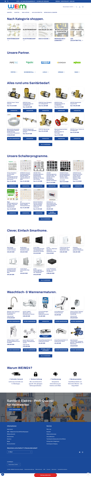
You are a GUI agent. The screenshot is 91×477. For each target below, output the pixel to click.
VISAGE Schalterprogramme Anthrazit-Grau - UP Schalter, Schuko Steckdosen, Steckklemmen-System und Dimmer (52, 176)
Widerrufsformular (51, 434)
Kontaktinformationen (62, 469)
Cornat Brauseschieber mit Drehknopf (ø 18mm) (61, 340)
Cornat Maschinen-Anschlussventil (59, 312)
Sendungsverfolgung (52, 443)
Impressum (10, 429)
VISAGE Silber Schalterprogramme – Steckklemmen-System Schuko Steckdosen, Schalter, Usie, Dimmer (38, 176)
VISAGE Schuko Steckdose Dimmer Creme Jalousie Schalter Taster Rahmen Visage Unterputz (77, 176)
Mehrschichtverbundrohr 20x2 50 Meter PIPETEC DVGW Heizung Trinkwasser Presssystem (13, 131)
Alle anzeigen (45, 144)
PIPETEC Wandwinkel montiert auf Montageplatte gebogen (29, 130)
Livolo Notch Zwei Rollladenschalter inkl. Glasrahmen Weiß (11, 270)
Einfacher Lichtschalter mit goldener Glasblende (78, 248)
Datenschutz (10, 436)
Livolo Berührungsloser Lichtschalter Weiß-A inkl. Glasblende (38, 270)
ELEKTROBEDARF (29, 38)
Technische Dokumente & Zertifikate (56, 439)
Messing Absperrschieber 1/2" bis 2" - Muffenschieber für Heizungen (60, 131)
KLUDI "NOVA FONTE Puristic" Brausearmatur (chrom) (29, 341)
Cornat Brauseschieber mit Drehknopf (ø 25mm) (45, 340)
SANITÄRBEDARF (13, 38)
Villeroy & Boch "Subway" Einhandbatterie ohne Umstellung (76, 313)
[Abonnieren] (30, 452)
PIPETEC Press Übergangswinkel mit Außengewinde (28, 104)
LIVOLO (45, 72)
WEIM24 (12, 469)
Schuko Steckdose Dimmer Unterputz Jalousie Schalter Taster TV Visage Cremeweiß (38, 204)
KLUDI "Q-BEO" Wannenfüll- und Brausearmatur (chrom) (28, 313)
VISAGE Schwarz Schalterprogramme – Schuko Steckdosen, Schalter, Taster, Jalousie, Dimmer (65, 175)
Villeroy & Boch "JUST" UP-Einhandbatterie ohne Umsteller (13, 341)
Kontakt (49, 431)
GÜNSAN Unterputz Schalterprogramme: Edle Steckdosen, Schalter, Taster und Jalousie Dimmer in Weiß (25, 176)
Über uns (49, 429)
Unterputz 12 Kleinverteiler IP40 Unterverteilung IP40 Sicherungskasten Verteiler (52, 204)
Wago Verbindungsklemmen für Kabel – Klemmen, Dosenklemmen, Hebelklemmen (12, 204)
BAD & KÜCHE (44, 38)
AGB (44, 469)
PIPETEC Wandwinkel (44, 129)
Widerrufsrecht (11, 434)
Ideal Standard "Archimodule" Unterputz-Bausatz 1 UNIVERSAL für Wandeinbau (76, 342)
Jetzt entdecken (14, 409)
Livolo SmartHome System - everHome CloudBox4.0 (51, 270)
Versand (48, 469)
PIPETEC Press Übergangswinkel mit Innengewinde (59, 104)
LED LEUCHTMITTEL (75, 39)
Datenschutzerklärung (29, 469)
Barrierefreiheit (11, 443)
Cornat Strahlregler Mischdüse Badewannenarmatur (44, 313)
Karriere (9, 439)
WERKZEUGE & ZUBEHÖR (59, 39)
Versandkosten (50, 436)
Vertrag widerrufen (45, 475)
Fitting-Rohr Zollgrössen (53, 441)
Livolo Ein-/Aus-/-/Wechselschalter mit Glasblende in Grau (52, 249)
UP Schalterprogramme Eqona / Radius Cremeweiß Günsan (25, 203)
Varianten (13, 110)
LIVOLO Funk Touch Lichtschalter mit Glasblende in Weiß (65, 248)
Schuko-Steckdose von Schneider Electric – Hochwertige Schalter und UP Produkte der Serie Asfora (12, 176)
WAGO (76, 72)
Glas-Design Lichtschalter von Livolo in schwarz (11, 248)
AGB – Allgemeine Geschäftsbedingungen (17, 431)
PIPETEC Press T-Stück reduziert (13, 103)
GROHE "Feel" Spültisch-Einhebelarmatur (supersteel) (13, 313)
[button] (10, 12)
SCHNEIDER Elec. (29, 72)
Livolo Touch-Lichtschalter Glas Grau (24, 270)
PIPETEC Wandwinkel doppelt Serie (75, 103)
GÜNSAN (60, 72)
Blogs (8, 441)
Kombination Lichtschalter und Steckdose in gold (24, 248)
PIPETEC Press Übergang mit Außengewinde (45, 103)
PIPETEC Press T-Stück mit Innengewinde (77, 130)
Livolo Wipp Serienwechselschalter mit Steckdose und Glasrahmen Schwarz (38, 249)
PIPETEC (13, 72)
